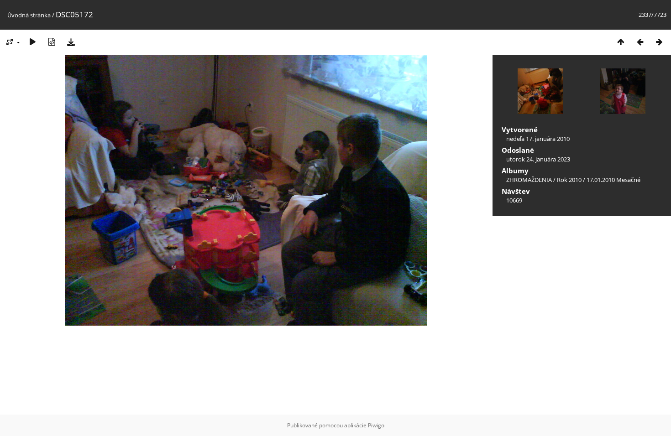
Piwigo (376, 425)
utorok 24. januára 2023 (538, 159)
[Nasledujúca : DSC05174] (659, 41)
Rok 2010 (569, 180)
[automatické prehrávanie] (32, 41)
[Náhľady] (620, 41)
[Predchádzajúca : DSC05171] (640, 41)
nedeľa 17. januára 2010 (538, 139)
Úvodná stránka (29, 15)
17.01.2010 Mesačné (613, 180)
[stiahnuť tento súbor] (70, 41)
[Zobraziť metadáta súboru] (51, 41)
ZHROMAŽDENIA (529, 180)
